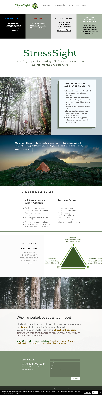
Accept (95, 392)
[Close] (100, 392)
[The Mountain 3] (51, 183)
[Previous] (9, 161)
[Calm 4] (53, 183)
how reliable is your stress (75, 85)
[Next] (93, 161)
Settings (88, 392)
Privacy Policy (17, 393)
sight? (86, 86)
